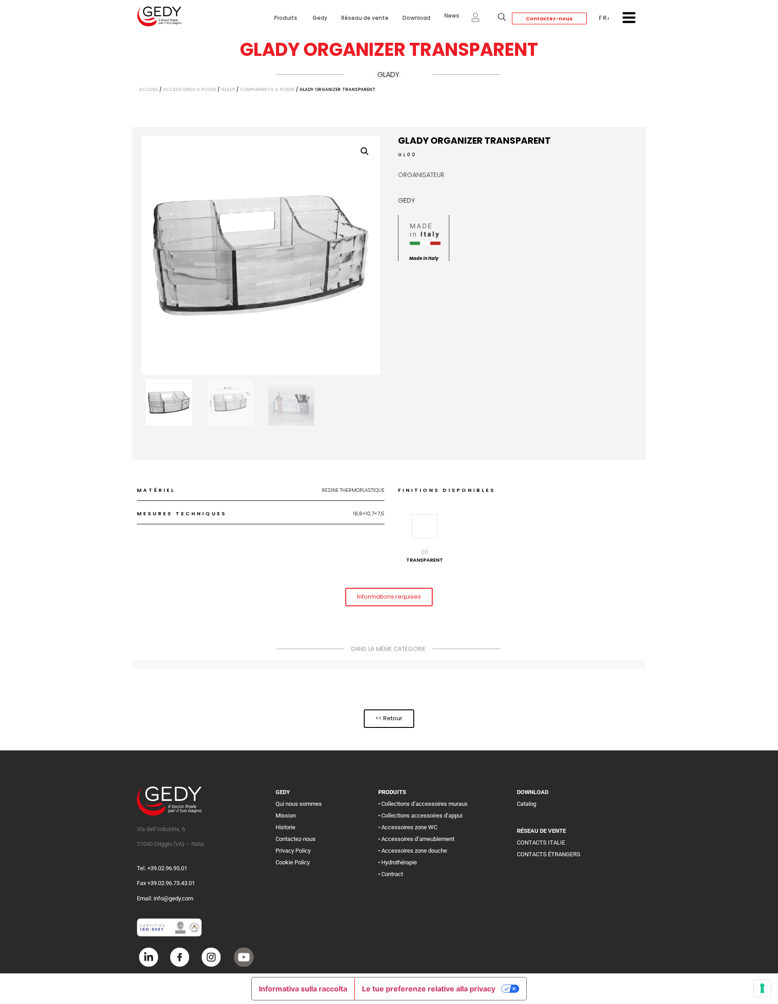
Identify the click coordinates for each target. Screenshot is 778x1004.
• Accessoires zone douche (412, 850)
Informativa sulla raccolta (303, 988)
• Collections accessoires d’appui (420, 815)
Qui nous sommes (299, 803)
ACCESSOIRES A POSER (189, 89)
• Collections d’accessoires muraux (422, 803)
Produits (286, 18)
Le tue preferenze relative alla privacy (428, 988)
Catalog (526, 803)
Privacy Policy (293, 850)
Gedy (319, 18)
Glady (388, 74)
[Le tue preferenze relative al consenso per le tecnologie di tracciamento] (762, 988)
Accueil (148, 89)
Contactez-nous (549, 18)
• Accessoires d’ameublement (416, 839)
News (451, 15)
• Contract (390, 874)
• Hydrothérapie (397, 862)
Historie (285, 827)
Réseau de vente (365, 18)
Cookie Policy (293, 862)
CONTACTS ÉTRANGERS (548, 854)
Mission (286, 815)
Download (416, 18)
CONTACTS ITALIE (541, 842)
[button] (365, 151)
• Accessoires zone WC (407, 827)
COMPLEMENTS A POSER (267, 89)
